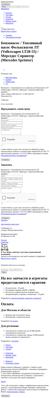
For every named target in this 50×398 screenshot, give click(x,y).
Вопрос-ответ (11, 21)
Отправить (5, 160)
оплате (15, 321)
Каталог (9, 13)
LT (7, 84)
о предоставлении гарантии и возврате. (26, 298)
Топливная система (13, 37)
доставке (15, 341)
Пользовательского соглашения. (13, 156)
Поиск (4, 7)
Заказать (4, 220)
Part (5, 9)
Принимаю (5, 396)
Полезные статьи (12, 363)
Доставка (9, 15)
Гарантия (9, 19)
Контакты (9, 23)
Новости (9, 361)
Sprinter (8, 80)
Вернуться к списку (9, 31)
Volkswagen (10, 82)
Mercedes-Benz (11, 78)
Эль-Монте (6, 4)
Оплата (8, 17)
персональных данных (16, 392)
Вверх (3, 381)
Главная (9, 35)
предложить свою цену (10, 224)
